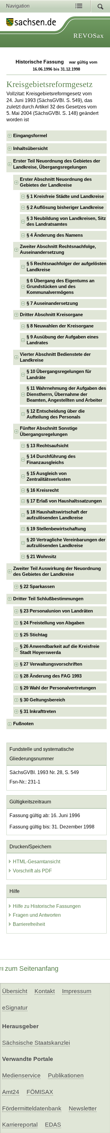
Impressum (76, 991)
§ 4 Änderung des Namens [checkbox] (55, 235)
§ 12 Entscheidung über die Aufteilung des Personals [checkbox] (56, 414)
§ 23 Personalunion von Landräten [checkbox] (56, 611)
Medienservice (21, 1075)
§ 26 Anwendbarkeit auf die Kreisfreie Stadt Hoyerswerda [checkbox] (59, 649)
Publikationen (66, 1075)
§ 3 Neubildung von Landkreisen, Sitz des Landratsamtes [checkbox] (66, 221)
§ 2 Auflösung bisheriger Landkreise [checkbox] (65, 207)
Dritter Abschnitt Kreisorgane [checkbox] (51, 314)
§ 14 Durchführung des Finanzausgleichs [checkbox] (51, 459)
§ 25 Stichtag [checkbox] (33, 634)
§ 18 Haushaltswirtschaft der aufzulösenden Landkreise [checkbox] (57, 515)
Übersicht (14, 991)
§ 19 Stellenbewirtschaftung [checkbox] (56, 528)
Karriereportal (20, 1124)
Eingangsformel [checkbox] (30, 135)
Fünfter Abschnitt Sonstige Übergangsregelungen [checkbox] (48, 431)
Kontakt (45, 991)
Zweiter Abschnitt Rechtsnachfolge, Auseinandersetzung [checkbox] (58, 249)
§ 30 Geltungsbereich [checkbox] (42, 699)
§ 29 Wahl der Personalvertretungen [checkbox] (58, 687)
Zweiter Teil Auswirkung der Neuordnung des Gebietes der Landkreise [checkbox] (57, 571)
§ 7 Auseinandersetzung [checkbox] (52, 303)
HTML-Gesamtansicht (36, 861)
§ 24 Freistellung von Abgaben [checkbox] (52, 622)
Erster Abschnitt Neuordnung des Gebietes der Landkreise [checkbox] (56, 182)
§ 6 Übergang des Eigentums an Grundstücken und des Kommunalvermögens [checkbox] (60, 286)
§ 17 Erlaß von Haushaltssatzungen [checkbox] (64, 501)
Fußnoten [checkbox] (23, 723)
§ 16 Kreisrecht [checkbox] (43, 490)
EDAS (53, 1124)
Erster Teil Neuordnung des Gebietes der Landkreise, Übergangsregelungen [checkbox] (56, 164)
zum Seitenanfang (31, 968)
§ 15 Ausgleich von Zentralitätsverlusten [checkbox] (49, 476)
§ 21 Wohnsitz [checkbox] (42, 556)
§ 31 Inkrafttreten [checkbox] (38, 711)
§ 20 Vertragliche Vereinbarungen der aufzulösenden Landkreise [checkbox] (66, 542)
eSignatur (15, 1007)
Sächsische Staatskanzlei (36, 1043)
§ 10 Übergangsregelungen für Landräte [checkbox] (59, 374)
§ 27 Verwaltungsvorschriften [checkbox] (51, 664)
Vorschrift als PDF (32, 870)
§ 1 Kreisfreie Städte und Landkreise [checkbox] (65, 196)
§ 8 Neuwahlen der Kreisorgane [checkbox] (60, 325)
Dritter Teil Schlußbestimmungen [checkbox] (48, 598)
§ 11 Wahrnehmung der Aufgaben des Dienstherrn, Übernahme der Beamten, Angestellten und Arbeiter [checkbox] (66, 394)
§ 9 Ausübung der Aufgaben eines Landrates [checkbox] (62, 339)
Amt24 (10, 1092)
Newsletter (83, 1108)
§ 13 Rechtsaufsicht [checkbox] (47, 445)
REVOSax (88, 35)
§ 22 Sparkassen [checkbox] (37, 586)
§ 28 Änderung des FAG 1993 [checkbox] (51, 676)
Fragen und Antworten (37, 915)
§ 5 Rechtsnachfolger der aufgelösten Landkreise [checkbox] (66, 266)
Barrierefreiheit (29, 924)
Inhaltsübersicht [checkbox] (30, 148)
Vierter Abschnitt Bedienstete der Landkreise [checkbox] (55, 357)
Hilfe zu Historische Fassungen (47, 906)
